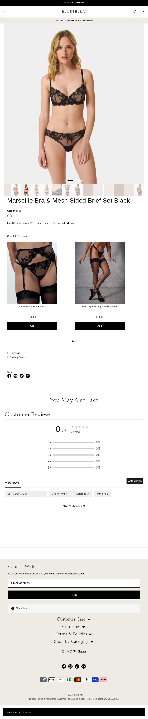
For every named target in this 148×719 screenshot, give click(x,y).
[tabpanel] (74, 518)
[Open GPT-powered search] (136, 11)
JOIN (74, 595)
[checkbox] (102, 494)
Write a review (135, 481)
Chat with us (22, 608)
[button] (145, 2)
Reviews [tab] (12, 482)
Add (32, 326)
